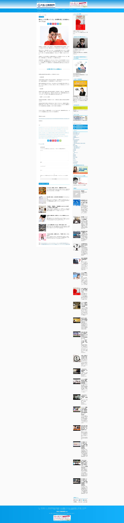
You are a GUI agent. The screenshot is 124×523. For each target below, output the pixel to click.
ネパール (47, 129)
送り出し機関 (75, 157)
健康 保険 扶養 (61, 132)
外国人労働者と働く (76, 133)
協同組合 (48, 134)
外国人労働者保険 (61, 134)
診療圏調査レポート (76, 137)
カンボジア (59, 127)
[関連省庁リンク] (80, 501)
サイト (41, 170)
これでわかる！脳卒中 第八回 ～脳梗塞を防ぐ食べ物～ (57, 187)
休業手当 (57, 132)
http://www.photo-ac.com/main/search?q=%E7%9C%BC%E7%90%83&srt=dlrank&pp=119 (54, 118)
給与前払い (62, 136)
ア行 (42, 127)
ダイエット (43, 129)
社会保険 (63, 9)
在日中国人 (51, 134)
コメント (41, 150)
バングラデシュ (51, 129)
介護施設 (49, 132)
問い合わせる (71, 9)
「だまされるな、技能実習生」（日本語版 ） (84, 370)
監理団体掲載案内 (78, 9)
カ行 (62, 127)
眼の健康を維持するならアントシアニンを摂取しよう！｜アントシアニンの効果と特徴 (55, 244)
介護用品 (53, 132)
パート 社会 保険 (57, 129)
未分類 (74, 158)
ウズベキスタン (54, 127)
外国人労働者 (48, 9)
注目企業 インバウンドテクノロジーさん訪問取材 (84, 218)
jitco (73, 138)
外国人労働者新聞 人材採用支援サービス (84, 259)
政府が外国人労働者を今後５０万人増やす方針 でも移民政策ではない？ (84, 428)
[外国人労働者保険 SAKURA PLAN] (80, 170)
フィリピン (62, 129)
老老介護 (66, 136)
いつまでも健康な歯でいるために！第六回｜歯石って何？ (57, 224)
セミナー (74, 159)
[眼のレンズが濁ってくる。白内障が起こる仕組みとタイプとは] (58, 24)
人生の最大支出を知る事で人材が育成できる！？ (84, 245)
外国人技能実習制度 (56, 9)
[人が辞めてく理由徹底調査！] (80, 95)
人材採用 (74, 136)
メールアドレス (42, 166)
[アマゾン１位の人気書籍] (80, 22)
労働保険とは (66, 132)
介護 (73, 151)
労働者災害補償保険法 (42, 134)
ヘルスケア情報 (75, 161)
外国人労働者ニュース (40, 9)
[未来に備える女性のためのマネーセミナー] (78, 6)
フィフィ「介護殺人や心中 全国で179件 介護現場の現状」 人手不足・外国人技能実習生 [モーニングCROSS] (84, 411)
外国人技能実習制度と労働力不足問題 (79, 143)
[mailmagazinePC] (80, 108)
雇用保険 (74, 154)
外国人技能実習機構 (49, 136)
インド (45, 127)
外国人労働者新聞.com (62, 511)
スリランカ (66, 127)
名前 (41, 162)
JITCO (40, 127)
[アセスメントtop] (80, 119)
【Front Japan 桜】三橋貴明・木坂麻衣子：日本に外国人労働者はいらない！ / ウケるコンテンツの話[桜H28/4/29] (84, 464)
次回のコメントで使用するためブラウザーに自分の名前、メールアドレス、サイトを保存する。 (54, 176)
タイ (39, 129)
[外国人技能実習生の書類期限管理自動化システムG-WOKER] (80, 72)
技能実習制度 (76, 140)
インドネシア (49, 127)
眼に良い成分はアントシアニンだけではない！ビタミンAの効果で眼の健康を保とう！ (55, 243)
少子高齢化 (54, 136)
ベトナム (66, 129)
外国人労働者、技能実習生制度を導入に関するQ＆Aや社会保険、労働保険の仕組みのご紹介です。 (62, 513)
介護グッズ (40, 132)
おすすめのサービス (40, 11)
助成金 (74, 144)
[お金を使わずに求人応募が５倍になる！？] (80, 47)
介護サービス (45, 132)
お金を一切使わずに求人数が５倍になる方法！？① (84, 357)
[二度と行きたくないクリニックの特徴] (80, 183)
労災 (73, 153)
